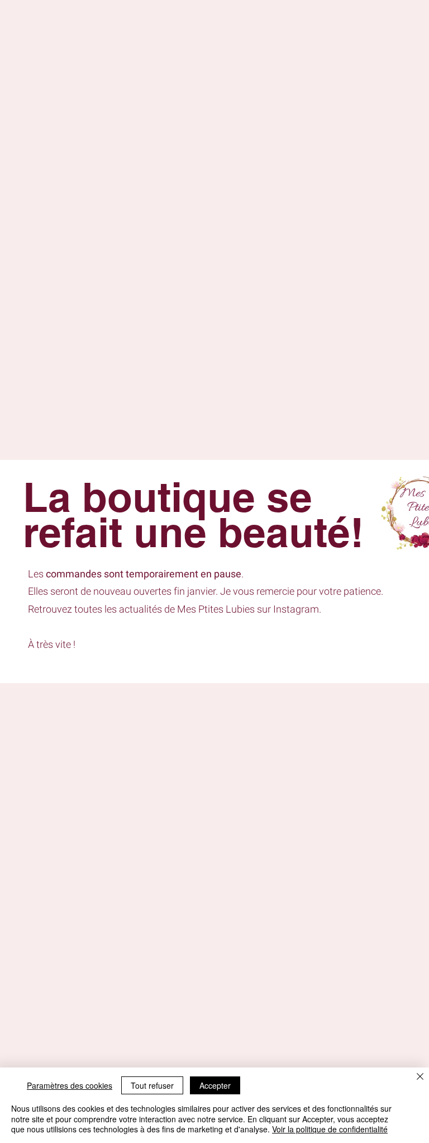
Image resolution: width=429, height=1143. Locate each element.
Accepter (215, 1085)
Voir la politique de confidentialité (330, 1129)
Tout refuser (152, 1085)
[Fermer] (420, 1077)
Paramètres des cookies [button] (69, 1085)
